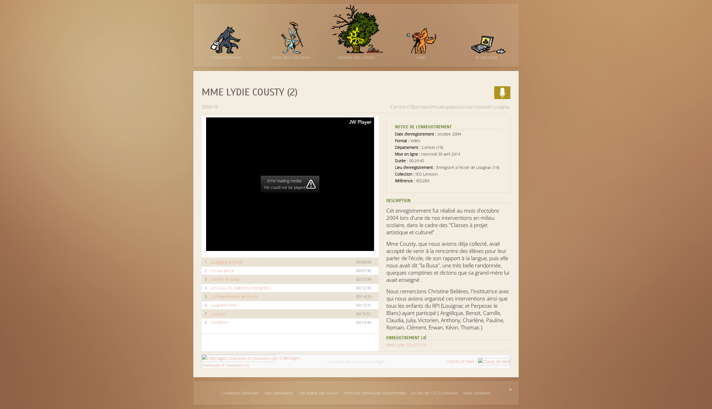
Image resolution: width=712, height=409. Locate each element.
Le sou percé (222, 270)
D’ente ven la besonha (290, 57)
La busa (218, 313)
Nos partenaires (279, 393)
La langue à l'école (227, 262)
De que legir (486, 57)
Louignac (501, 107)
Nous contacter (476, 393)
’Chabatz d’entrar (226, 57)
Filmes (421, 57)
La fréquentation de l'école (234, 296)
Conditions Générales (240, 393)
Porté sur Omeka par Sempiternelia (375, 393)
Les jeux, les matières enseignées (240, 287)
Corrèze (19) (402, 107)
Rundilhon (220, 322)
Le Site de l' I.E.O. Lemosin (434, 393)
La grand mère (223, 305)
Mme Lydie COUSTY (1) (406, 345)
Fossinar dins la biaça (356, 57)
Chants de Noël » (462, 361)
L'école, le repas (225, 279)
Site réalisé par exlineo (318, 393)
